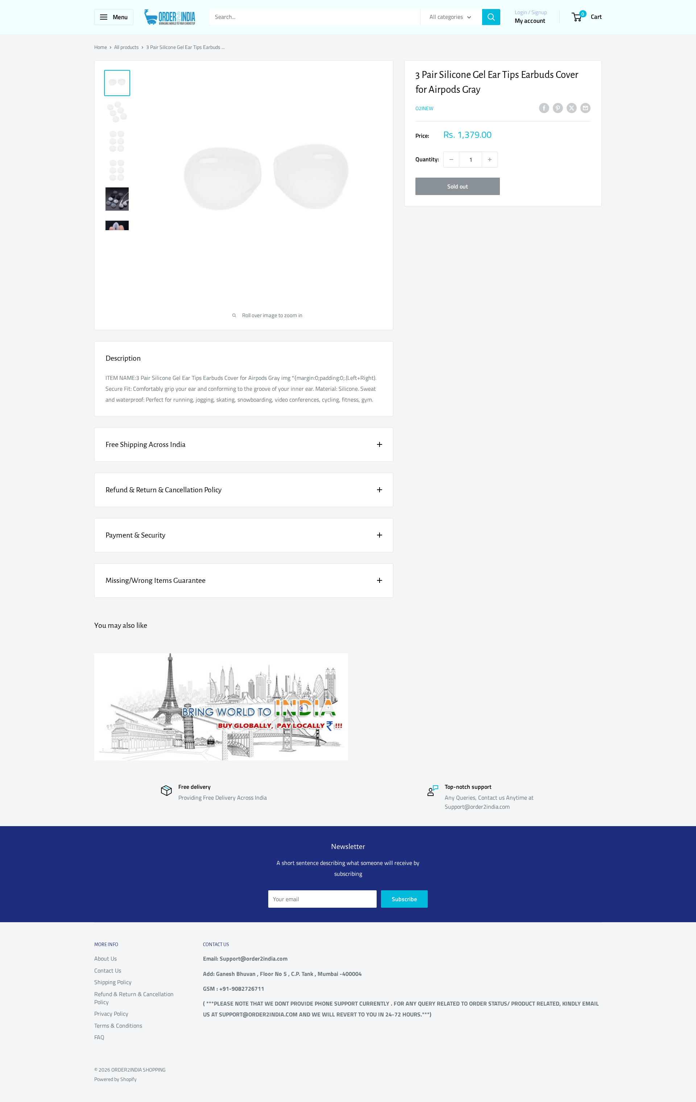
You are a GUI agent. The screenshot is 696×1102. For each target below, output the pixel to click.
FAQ (99, 1037)
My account (530, 20)
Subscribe (404, 899)
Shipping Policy (113, 982)
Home (100, 47)
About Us (105, 958)
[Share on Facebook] (544, 107)
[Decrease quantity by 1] (451, 159)
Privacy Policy (111, 1013)
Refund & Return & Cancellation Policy (134, 998)
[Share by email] (585, 107)
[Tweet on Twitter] (572, 107)
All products (126, 47)
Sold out (457, 186)
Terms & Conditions (118, 1025)
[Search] (491, 17)
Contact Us (107, 970)
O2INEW (424, 108)
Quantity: (427, 159)
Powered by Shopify (115, 1079)
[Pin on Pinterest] (558, 107)
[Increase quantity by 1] (489, 159)
